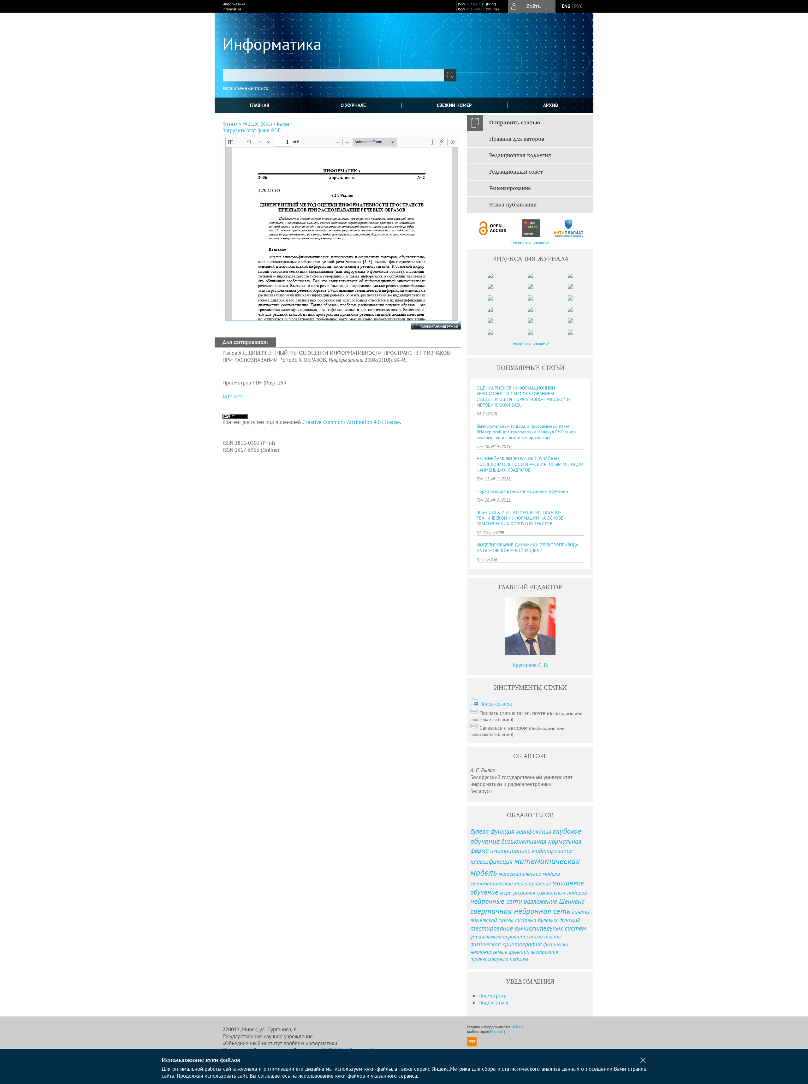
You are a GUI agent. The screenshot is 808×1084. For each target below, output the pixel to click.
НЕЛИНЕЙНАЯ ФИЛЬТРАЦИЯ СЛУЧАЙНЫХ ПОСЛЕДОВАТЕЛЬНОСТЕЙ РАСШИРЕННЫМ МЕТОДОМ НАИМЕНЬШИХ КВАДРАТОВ (530, 464)
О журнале (353, 105)
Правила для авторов (516, 139)
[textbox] (333, 75)
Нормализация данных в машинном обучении (522, 491)
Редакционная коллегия (520, 155)
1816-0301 (475, 4)
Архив (550, 105)
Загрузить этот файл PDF (252, 130)
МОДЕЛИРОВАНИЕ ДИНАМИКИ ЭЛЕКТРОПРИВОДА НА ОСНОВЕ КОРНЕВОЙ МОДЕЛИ (527, 547)
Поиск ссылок (495, 703)
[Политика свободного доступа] (492, 228)
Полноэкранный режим (429, 326)
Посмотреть (492, 995)
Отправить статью (514, 123)
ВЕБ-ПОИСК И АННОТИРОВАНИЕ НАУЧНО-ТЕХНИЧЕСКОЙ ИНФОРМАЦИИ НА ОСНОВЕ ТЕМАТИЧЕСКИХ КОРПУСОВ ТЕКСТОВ (520, 518)
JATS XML (233, 396)
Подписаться (493, 1002)
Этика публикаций (513, 205)
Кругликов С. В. (530, 665)
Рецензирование (510, 188)
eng (566, 6)
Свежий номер (454, 105)
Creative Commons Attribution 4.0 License (351, 422)
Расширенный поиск (245, 88)
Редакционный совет (516, 172)
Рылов (283, 124)
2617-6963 (475, 9)
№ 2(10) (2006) (257, 124)
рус (578, 6)
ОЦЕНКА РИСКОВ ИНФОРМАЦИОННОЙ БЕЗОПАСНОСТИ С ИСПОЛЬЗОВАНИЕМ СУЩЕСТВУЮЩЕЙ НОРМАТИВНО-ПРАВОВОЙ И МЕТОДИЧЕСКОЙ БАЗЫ (523, 396)
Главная (259, 105)
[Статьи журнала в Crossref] (530, 228)
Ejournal (497, 1031)
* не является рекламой (530, 242)
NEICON (518, 1026)
